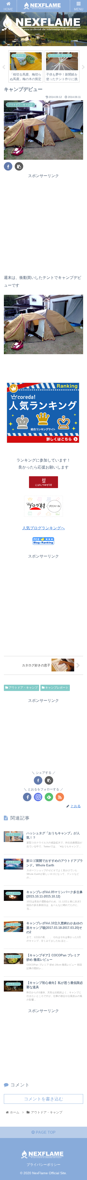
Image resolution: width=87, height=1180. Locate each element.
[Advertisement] (43, 222)
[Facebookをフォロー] (27, 797)
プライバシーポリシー (43, 1164)
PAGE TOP (45, 1132)
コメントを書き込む (43, 1099)
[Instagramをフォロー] (38, 797)
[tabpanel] (25, 66)
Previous (3, 67)
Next (83, 67)
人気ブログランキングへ (43, 528)
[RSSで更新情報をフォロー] (60, 797)
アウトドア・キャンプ (23, 687)
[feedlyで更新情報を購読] (49, 797)
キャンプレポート (56, 687)
